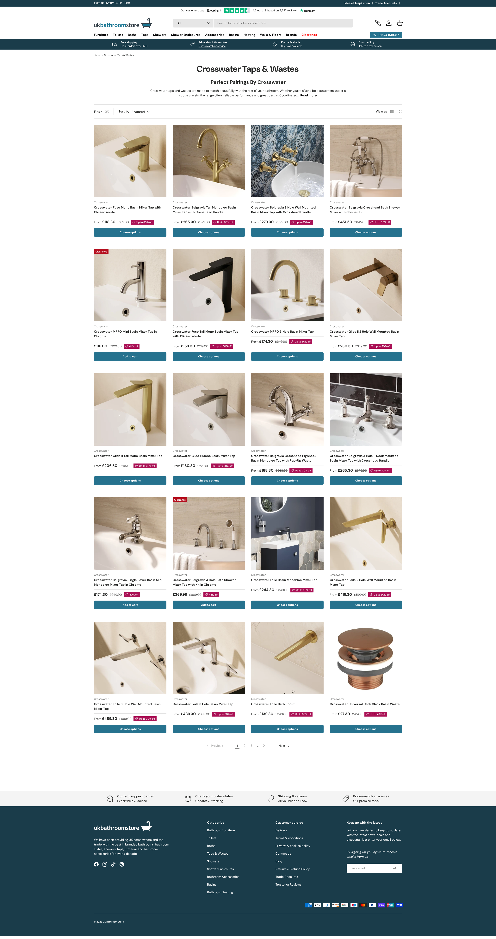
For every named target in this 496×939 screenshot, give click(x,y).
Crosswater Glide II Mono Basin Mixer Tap (204, 456)
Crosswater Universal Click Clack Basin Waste (365, 704)
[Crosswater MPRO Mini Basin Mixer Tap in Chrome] (130, 285)
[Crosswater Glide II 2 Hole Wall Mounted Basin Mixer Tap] (366, 285)
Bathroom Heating (220, 892)
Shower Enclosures (186, 35)
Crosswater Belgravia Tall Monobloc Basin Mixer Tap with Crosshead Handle (204, 209)
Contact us (283, 853)
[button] (399, 23)
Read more (308, 95)
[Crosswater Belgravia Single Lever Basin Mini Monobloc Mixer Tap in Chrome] (130, 533)
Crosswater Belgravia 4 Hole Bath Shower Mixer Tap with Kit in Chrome (204, 582)
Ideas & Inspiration (357, 3)
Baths (132, 35)
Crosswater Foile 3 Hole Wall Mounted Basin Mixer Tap (127, 706)
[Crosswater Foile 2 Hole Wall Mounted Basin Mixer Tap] (366, 533)
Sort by (123, 111)
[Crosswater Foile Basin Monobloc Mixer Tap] (287, 533)
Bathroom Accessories (223, 877)
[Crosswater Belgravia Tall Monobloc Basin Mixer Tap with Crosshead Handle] (209, 161)
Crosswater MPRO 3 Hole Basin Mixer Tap (282, 332)
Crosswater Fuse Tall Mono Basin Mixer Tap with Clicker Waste (205, 334)
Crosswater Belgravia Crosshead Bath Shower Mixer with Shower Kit (365, 209)
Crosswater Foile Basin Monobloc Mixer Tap (284, 580)
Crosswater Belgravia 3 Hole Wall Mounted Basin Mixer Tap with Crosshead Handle (283, 209)
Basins (234, 35)
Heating (249, 35)
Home (97, 55)
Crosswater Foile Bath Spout (273, 704)
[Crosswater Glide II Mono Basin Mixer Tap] (209, 409)
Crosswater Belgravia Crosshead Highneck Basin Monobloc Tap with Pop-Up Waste (283, 458)
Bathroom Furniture (221, 830)
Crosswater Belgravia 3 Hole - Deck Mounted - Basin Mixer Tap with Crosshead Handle (365, 458)
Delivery (281, 830)
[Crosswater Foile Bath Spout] (287, 658)
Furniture (101, 35)
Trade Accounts (386, 3)
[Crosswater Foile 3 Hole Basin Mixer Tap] (209, 658)
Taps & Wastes (217, 853)
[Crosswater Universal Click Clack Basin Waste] (366, 658)
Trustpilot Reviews (288, 884)
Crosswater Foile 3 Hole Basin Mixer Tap (203, 704)
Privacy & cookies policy (293, 846)
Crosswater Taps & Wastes (119, 55)
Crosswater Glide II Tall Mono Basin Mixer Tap (128, 456)
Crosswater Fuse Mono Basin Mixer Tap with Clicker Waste (127, 209)
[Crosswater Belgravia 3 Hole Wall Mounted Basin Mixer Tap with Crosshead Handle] (287, 161)
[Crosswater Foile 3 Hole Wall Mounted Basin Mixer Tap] (130, 658)
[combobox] (263, 23)
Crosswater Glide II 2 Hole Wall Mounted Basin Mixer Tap (364, 334)
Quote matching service (212, 46)
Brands (291, 35)
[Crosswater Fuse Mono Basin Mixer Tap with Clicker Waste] (130, 161)
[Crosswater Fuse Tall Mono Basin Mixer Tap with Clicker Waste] (209, 285)
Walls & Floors (271, 35)
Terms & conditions (289, 838)
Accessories (214, 35)
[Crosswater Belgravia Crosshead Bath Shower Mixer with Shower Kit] (366, 161)
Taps (144, 35)
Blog (279, 861)
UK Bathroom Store (113, 921)
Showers (159, 35)
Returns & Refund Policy (293, 869)
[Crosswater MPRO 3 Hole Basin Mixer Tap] (287, 285)
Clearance (309, 35)
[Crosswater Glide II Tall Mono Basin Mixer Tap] (130, 409)
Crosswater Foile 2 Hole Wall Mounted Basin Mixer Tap (363, 582)
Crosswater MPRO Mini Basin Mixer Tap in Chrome (125, 334)
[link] (214, 745)
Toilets (118, 35)
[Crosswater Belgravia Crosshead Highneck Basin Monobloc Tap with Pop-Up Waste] (287, 409)
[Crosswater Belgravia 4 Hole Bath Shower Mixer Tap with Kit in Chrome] (209, 533)
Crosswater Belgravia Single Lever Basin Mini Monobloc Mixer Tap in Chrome (128, 582)
